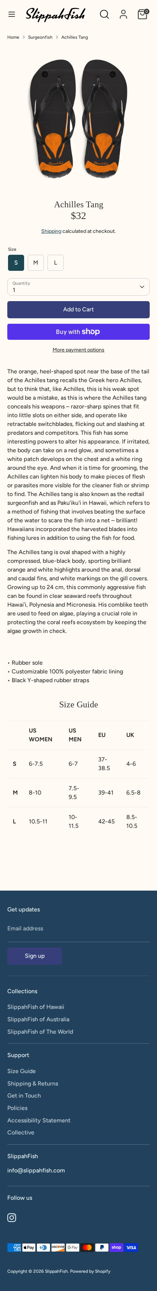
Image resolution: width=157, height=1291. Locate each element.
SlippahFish (56, 1271)
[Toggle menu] (11, 14)
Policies (17, 1107)
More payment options (78, 350)
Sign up (35, 955)
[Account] (123, 11)
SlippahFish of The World (40, 1031)
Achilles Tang (74, 37)
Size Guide (21, 1071)
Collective (20, 1132)
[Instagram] (11, 1217)
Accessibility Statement (38, 1120)
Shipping (51, 231)
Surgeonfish (40, 37)
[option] (78, 117)
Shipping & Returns (32, 1083)
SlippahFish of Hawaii (35, 1006)
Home (13, 37)
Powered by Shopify (90, 1271)
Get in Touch (24, 1095)
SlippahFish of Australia (38, 1019)
